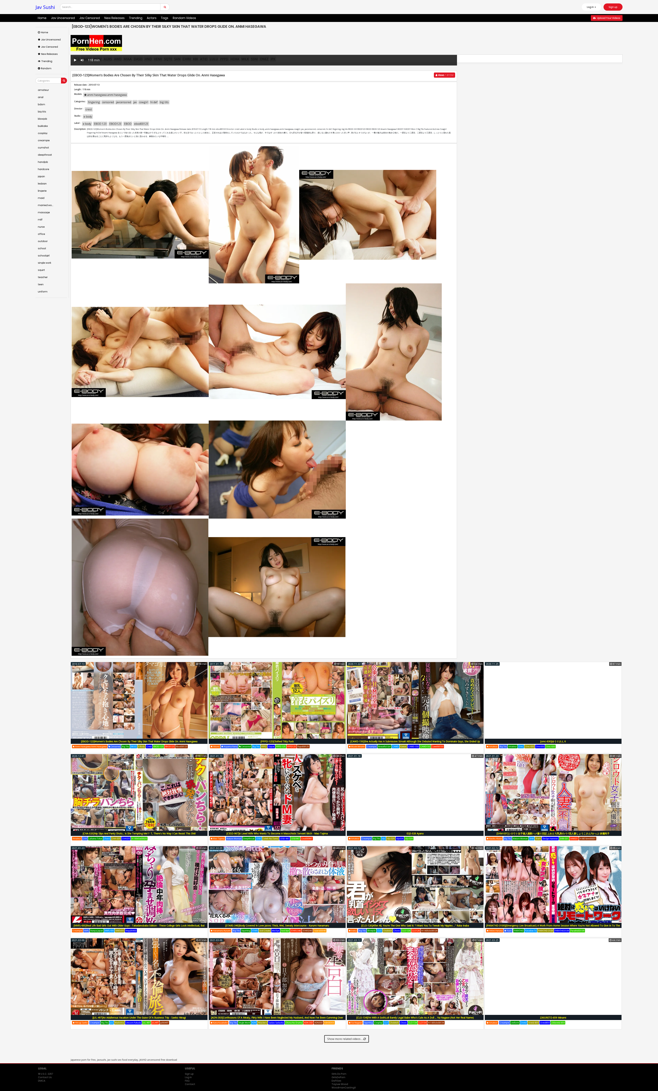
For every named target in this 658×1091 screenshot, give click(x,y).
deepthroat (248, 838)
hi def (153, 102)
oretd (524, 1022)
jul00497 (164, 1022)
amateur (493, 746)
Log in (188, 1077)
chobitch (387, 930)
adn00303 (329, 1022)
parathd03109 (577, 930)
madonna (119, 1022)
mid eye (275, 930)
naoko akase (495, 838)
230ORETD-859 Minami (553, 1017)
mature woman (234, 838)
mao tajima (218, 838)
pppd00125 (303, 746)
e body (88, 116)
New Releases (114, 18)
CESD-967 (284, 838)
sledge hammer (550, 838)
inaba (354, 930)
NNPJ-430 (109, 930)
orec (521, 746)
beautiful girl (384, 746)
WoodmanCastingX (344, 1087)
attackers (262, 1022)
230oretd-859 (558, 1022)
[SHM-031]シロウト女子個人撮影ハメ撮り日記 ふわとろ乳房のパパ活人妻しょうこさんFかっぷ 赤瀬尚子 (553, 833)
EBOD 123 (100, 124)
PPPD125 (291, 746)
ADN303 (318, 1022)
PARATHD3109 (562, 930)
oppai (271, 746)
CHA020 (126, 838)
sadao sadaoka (276, 1022)
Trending (135, 18)
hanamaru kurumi (221, 930)
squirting (246, 930)
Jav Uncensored (63, 18)
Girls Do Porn (339, 1074)
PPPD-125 (280, 746)
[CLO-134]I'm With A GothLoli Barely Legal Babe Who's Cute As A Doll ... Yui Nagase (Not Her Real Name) (415, 1017)
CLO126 (416, 930)
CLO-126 (406, 930)
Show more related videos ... (345, 1039)
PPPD (263, 746)
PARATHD (518, 930)
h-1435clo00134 (436, 1022)
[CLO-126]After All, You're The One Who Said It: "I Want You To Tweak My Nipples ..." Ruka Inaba (415, 925)
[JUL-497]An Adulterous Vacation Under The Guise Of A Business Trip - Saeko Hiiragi (139, 1017)
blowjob (372, 930)
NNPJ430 (119, 930)
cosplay (378, 1022)
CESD (258, 838)
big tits (164, 102)
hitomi (216, 746)
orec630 (540, 746)
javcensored (123, 102)
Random (46, 68)
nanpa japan (96, 930)
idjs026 (399, 838)
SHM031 (574, 838)
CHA (85, 838)
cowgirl (143, 102)
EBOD (127, 124)
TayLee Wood (340, 1084)
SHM (531, 838)
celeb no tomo (270, 838)
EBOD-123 (158, 746)
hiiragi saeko (81, 1022)
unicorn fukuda (133, 1022)
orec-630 (529, 746)
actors (151, 18)
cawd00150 (437, 746)
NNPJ (86, 930)
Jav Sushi (45, 7)
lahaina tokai (95, 838)
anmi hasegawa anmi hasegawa (107, 95)
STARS (255, 930)
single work (244, 1022)
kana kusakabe (220, 1022)
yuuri (509, 930)
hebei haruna (496, 930)
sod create (264, 930)
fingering (94, 102)
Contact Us (45, 1077)
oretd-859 (533, 1022)
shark (538, 838)
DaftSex (336, 1080)
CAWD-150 (413, 746)
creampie (371, 746)
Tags (164, 18)
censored (108, 102)
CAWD (395, 746)
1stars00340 (320, 930)
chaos (107, 838)
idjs (383, 838)
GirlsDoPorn (338, 1077)
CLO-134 (413, 1022)
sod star (285, 930)
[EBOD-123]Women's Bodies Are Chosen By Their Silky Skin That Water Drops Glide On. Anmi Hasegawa (139, 741)
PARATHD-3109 (545, 930)
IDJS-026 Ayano (415, 833)
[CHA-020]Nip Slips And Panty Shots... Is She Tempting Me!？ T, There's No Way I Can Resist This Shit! (139, 833)
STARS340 (307, 930)
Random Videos (184, 18)
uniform (515, 1022)
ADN (254, 1022)
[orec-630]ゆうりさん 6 (553, 741)
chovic (397, 930)
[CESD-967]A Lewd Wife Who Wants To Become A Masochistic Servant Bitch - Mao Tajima (277, 833)
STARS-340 (296, 930)
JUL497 (155, 1022)
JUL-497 (146, 1022)
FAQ (187, 1080)
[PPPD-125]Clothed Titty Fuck (277, 741)
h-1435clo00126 (429, 930)
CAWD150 (425, 746)
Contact (190, 1084)
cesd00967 (306, 838)
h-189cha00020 (139, 838)
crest (89, 109)
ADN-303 (308, 1022)
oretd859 (545, 1022)
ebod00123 (141, 124)
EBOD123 (115, 124)
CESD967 (295, 838)
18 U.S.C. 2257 (45, 1074)
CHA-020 (116, 838)
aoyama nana (230, 746)
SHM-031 (564, 838)
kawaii (403, 746)
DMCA (41, 1080)
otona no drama (293, 1022)
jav (135, 102)
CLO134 (422, 1022)
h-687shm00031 (588, 838)
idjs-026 (391, 838)
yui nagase (356, 1022)
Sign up (613, 7)
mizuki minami (358, 746)
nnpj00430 (131, 930)
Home (42, 18)
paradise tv (530, 930)
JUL (111, 1022)
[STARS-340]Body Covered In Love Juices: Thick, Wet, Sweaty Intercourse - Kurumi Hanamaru (277, 925)
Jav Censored (89, 18)
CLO (379, 930)
